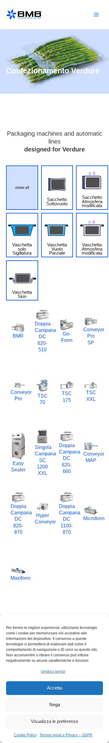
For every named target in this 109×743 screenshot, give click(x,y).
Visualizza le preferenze (54, 721)
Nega (54, 704)
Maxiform (18, 578)
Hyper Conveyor (42, 518)
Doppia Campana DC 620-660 (66, 458)
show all (22, 188)
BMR (18, 336)
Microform (90, 518)
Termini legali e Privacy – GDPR (66, 735)
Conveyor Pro (18, 395)
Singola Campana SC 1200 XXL (42, 460)
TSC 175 (67, 396)
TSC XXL (91, 395)
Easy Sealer (18, 466)
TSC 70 (43, 399)
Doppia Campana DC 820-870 (18, 519)
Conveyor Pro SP (90, 336)
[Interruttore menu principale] (96, 15)
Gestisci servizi (53, 671)
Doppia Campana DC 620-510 (42, 336)
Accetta (54, 687)
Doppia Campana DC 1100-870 (66, 519)
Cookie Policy (25, 735)
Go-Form (66, 337)
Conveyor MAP (90, 457)
